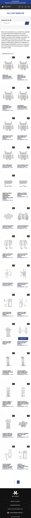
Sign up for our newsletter (15, 509)
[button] (10, 20)
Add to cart (23, 338)
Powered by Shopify (15, 516)
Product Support (15, 501)
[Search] (26, 23)
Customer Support (15, 505)
